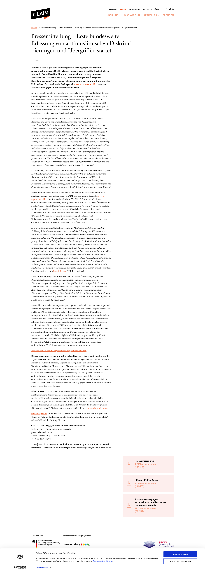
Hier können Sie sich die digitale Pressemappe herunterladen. (58, 351)
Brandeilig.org (59, 271)
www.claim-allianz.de (97, 408)
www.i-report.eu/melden (85, 84)
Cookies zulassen (180, 554)
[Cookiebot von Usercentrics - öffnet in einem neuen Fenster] (20, 567)
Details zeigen (42, 567)
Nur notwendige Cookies (180, 561)
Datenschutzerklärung (102, 561)
